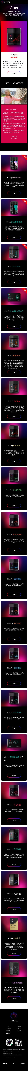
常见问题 (19, 1026)
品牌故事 (8, 1033)
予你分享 (19, 1030)
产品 (8, 1026)
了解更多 (14, 73)
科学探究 (8, 1030)
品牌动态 (19, 1028)
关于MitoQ (8, 1028)
